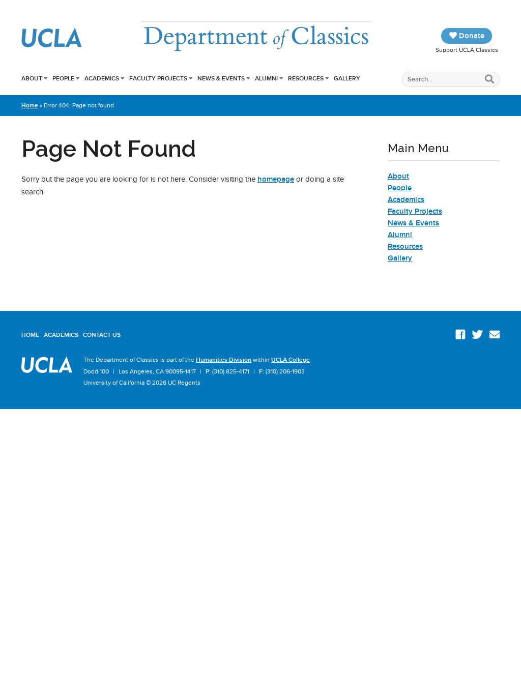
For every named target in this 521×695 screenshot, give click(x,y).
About (31, 78)
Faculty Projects (158, 78)
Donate (470, 36)
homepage (275, 179)
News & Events (221, 78)
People (63, 78)
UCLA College (290, 359)
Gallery (347, 78)
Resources (306, 78)
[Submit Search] (489, 80)
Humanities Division (223, 359)
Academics (101, 78)
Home (29, 105)
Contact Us (102, 334)
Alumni (266, 78)
